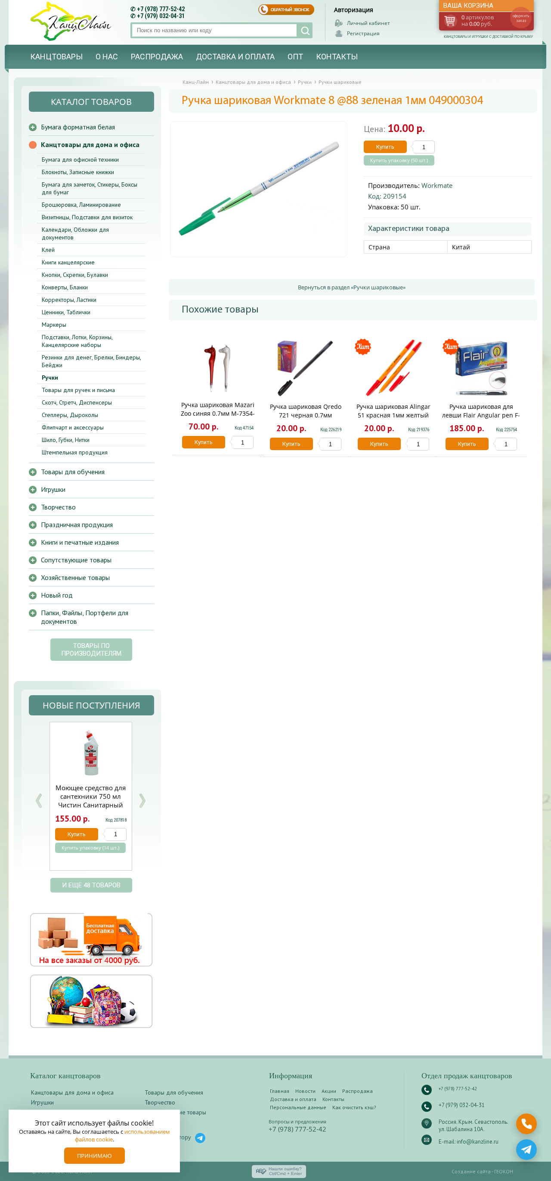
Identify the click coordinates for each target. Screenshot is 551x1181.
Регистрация (363, 33)
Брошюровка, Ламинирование (81, 205)
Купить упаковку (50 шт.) (399, 160)
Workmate (436, 185)
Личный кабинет (368, 23)
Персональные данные (298, 1107)
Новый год (57, 595)
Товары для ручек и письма (78, 390)
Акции (329, 1091)
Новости (305, 1091)
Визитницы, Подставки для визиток (87, 217)
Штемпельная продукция (75, 452)
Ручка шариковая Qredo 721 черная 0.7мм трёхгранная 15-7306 (305, 415)
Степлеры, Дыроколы (70, 415)
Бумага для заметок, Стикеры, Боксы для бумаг (89, 188)
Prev (38, 800)
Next (142, 800)
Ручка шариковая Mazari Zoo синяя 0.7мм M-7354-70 (218, 413)
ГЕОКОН (503, 1171)
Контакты (337, 56)
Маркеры (54, 324)
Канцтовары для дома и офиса (90, 144)
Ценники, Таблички (66, 312)
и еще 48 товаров (91, 885)
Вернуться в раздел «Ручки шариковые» (352, 287)
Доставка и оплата (235, 56)
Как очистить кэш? (354, 1107)
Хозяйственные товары (75, 577)
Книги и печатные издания (80, 542)
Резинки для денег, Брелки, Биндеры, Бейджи (91, 361)
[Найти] (304, 30)
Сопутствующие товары (76, 559)
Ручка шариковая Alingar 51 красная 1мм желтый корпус (393, 415)
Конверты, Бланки (65, 287)
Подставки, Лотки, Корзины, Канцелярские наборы (77, 341)
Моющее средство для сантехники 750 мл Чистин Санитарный (91, 796)
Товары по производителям (91, 649)
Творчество (58, 507)
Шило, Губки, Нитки (66, 440)
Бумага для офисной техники (80, 159)
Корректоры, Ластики (69, 300)
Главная (279, 1091)
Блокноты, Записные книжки (78, 172)
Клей (48, 250)
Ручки (50, 377)
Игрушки (53, 489)
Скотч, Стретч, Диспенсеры (77, 402)
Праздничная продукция (77, 524)
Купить (385, 147)
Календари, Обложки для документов (75, 233)
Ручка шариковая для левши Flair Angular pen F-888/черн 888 (481, 415)
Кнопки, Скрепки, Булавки (75, 275)
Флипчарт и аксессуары (73, 427)
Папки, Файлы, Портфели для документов (84, 617)
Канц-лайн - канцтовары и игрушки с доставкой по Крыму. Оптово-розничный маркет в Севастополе (72, 21)
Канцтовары (56, 56)
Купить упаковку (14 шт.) (90, 848)
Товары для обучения (73, 471)
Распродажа (157, 56)
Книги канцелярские (68, 262)
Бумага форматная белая (78, 127)
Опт (295, 56)
